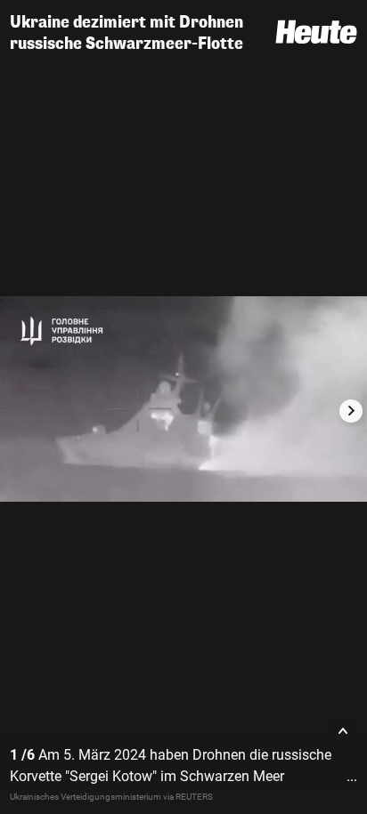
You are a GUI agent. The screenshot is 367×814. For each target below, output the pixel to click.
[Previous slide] (16, 411)
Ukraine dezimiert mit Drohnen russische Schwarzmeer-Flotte (126, 33)
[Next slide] (351, 411)
